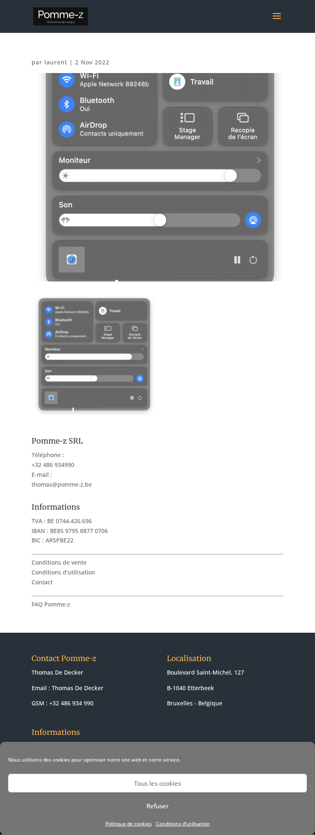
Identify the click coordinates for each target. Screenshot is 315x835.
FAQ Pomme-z (51, 604)
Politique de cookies (128, 823)
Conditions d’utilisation (183, 823)
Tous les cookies (157, 783)
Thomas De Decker (77, 688)
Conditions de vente (59, 562)
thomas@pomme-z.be (62, 484)
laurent (55, 62)
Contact (42, 582)
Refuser (157, 806)
